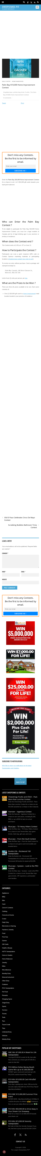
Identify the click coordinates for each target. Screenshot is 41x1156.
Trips (3, 1028)
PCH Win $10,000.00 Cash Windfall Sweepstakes (22, 1080)
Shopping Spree (7, 999)
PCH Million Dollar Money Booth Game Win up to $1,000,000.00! (21, 1068)
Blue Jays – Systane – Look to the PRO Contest (23, 867)
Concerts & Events (8, 915)
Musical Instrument (8, 977)
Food (3, 933)
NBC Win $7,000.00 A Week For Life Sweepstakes (22, 1053)
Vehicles (4, 1035)
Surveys (4, 1010)
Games (4, 940)
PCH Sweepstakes (8, 988)
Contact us (20, 1141)
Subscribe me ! (20, 170)
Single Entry (6, 1002)
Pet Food (5, 992)
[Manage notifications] (4, 1151)
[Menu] (3, 2)
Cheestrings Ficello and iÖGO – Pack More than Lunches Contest (22, 798)
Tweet (4, 103)
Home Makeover (17, 81)
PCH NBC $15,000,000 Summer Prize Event (22, 1095)
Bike (3, 900)
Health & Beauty (7, 948)
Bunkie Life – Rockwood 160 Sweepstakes (19, 852)
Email (23, 572)
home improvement (29, 293)
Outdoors (5, 984)
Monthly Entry (6, 973)
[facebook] (28, 2)
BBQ (3, 897)
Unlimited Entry (7, 1032)
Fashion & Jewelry (8, 929)
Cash (3, 904)
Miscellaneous (6, 970)
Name (4, 572)
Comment (5, 553)
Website (4, 579)
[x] (31, 2)
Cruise (4, 918)
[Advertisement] (20, 33)
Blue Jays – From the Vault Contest (22, 839)
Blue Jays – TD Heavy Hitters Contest (22, 826)
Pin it (22, 103)
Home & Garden (7, 955)
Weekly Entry (6, 1039)
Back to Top (20, 782)
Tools (3, 1017)
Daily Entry (6, 81)
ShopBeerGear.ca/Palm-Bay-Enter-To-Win (16, 92)
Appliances (5, 893)
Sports (4, 1006)
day (26, 278)
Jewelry (4, 962)
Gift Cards (5, 944)
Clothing (4, 911)
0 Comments (7, 98)
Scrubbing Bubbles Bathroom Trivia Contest (23, 526)
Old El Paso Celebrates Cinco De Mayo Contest (18, 518)
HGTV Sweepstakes (8, 951)
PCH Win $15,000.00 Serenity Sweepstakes (19, 1122)
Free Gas (5, 937)
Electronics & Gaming (9, 926)
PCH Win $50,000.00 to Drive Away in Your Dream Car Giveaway (23, 1110)
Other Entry (5, 981)
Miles (3, 966)
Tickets (4, 1013)
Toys (3, 1021)
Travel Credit (6, 1024)
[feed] (34, 2)
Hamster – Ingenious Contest (19, 812)
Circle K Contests (7, 907)
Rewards (5, 995)
